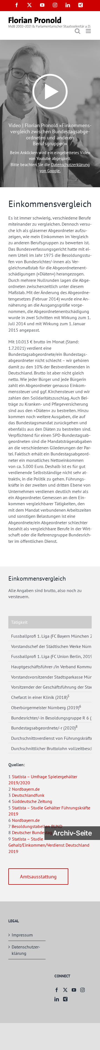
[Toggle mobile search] (77, 31)
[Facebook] (56, 990)
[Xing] (65, 999)
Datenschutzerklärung (26, 950)
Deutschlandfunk (28, 795)
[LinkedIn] (56, 999)
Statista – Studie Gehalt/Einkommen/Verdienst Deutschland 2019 (48, 845)
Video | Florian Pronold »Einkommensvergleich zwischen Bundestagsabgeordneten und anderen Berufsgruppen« (50, 134)
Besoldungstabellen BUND (37, 826)
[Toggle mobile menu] (89, 31)
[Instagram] (82, 990)
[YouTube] (74, 990)
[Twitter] (65, 990)
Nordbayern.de (26, 789)
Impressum (22, 935)
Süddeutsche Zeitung (32, 801)
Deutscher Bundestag (32, 832)
